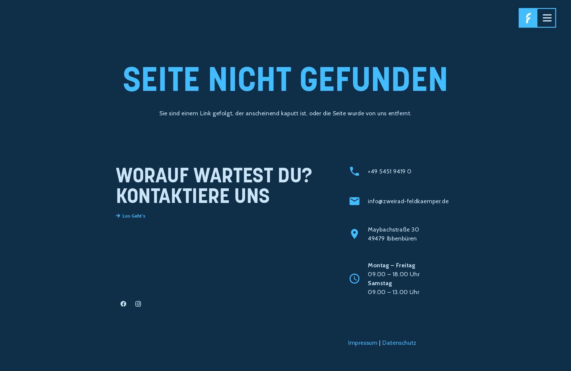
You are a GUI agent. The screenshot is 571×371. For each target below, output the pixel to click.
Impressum (362, 342)
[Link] (528, 18)
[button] (547, 17)
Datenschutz (399, 342)
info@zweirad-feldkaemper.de (408, 201)
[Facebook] (123, 304)
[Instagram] (138, 304)
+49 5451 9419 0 (390, 171)
